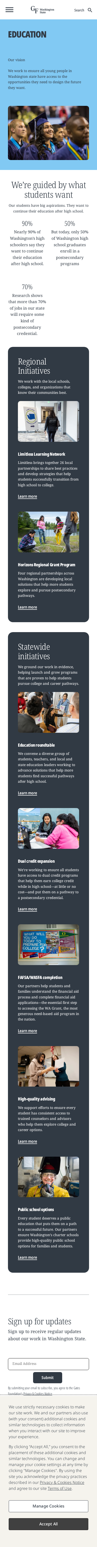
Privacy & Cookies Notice (37, 1393)
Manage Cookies (48, 1506)
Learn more (27, 496)
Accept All (48, 1524)
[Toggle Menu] (9, 9)
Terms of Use (60, 1488)
